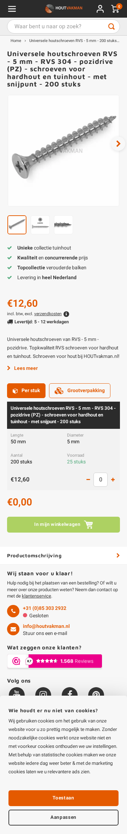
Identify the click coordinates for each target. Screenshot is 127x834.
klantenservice (36, 596)
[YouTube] (17, 695)
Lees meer (26, 368)
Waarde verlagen (88, 479)
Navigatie (12, 8)
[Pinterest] (96, 695)
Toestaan (63, 798)
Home (16, 41)
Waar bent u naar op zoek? (111, 26)
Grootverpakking (86, 390)
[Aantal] (100, 480)
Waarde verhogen (112, 479)
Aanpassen (63, 817)
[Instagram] (43, 695)
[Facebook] (70, 695)
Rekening (100, 8)
